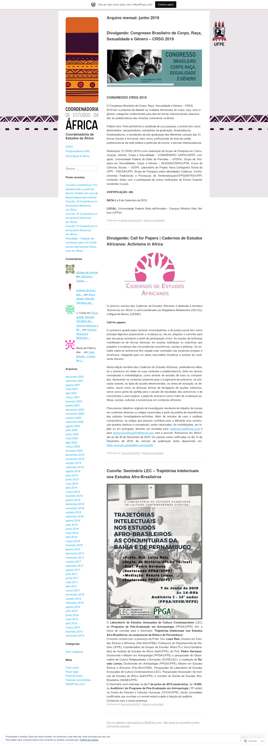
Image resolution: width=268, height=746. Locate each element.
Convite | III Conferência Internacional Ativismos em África (82, 205)
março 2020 (73, 446)
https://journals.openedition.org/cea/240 (130, 445)
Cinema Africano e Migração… (86, 334)
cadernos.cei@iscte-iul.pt (185, 429)
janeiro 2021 (73, 405)
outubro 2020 (73, 418)
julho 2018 (72, 524)
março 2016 (73, 627)
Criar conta (72, 667)
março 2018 (73, 541)
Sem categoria (74, 651)
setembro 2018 (74, 516)
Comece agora (165, 4)
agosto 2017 (73, 570)
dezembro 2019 (75, 454)
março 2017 (73, 590)
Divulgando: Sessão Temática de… (86, 298)
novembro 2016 (75, 594)
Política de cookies (89, 739)
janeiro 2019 (73, 500)
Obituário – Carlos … (85, 278)
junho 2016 (72, 615)
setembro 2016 (74, 602)
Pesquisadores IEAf (77, 151)
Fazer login (72, 671)
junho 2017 (72, 578)
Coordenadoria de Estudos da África (80, 136)
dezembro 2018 (75, 504)
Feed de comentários (78, 680)
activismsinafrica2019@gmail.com (133, 433)
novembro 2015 (75, 635)
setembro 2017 (74, 566)
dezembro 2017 (75, 553)
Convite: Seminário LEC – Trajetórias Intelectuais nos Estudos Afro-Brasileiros (153, 473)
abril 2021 (71, 393)
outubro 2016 (73, 598)
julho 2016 (72, 611)
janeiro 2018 (73, 549)
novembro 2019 (75, 459)
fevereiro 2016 (74, 631)
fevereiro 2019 (74, 496)
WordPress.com (75, 684)
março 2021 (73, 397)
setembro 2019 (74, 467)
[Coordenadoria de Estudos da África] (82, 130)
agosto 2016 (73, 607)
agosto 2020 (73, 426)
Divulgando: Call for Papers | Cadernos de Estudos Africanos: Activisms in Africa (154, 241)
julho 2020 (72, 430)
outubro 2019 (73, 463)
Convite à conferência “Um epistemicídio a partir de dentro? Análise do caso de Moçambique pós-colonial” (82, 191)
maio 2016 (72, 619)
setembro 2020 (74, 422)
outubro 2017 (73, 561)
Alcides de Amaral (87, 272)
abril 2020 (71, 442)
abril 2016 (71, 623)
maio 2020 (72, 438)
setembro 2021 (74, 380)
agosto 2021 (73, 385)
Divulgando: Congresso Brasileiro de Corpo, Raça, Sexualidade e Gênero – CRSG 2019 (154, 36)
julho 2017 (72, 574)
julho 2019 (72, 475)
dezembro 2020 (75, 409)
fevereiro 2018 (74, 545)
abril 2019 (71, 487)
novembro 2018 (75, 508)
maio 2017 (72, 582)
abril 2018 (71, 537)
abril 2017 (71, 586)
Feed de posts (74, 676)
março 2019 (73, 492)
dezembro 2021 (75, 376)
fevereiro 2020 (74, 450)
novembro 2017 (75, 557)
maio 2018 (72, 533)
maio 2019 (72, 483)
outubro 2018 (73, 512)
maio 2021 (72, 389)
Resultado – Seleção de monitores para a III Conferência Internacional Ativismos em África (81, 244)
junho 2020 (72, 434)
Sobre (69, 146)
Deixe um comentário (154, 220)
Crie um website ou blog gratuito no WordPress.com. (134, 722)
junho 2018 (72, 528)
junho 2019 (72, 479)
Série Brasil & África (78, 156)
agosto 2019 (73, 471)
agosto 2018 (73, 520)
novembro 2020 (75, 413)
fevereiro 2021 (74, 401)
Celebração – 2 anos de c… (85, 356)
